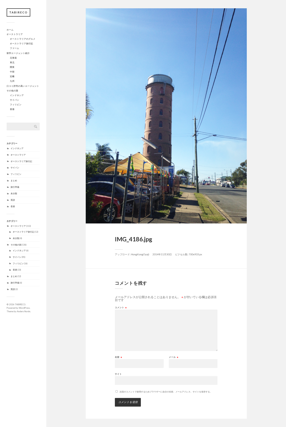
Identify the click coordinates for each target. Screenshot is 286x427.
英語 (13, 200)
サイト (118, 374)
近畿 (12, 76)
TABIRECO (18, 12)
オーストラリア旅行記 (21, 43)
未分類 (14, 193)
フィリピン (16, 104)
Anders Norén (23, 311)
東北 (12, 62)
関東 (12, 67)
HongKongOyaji (140, 254)
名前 (118, 357)
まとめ (14, 180)
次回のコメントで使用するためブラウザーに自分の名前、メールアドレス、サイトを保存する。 (165, 391)
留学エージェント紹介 (18, 53)
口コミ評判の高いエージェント (23, 86)
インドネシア (17, 95)
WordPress (24, 308)
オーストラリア (15, 34)
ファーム (14, 48)
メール (173, 357)
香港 (12, 109)
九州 (12, 81)
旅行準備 (15, 187)
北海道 (13, 57)
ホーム (10, 29)
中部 (12, 71)
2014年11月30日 (162, 254)
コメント (121, 307)
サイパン (14, 100)
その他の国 (12, 90)
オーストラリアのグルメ (22, 38)
